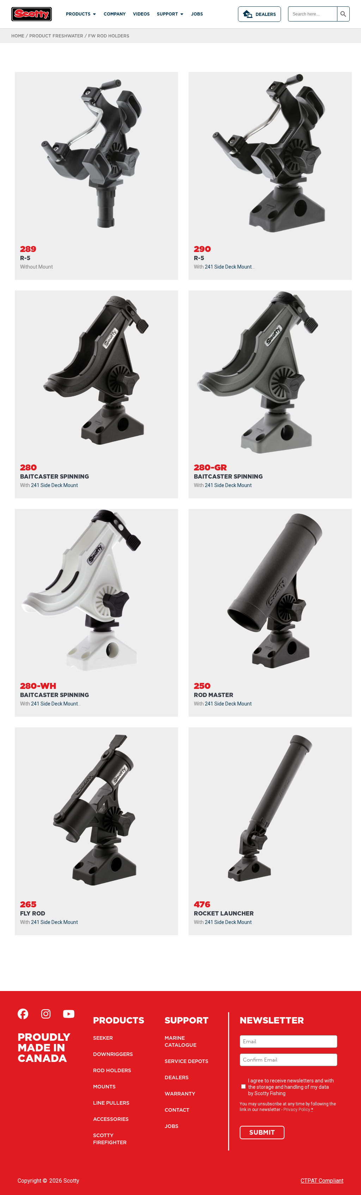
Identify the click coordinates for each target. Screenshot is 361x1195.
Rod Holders (112, 1070)
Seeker (103, 1037)
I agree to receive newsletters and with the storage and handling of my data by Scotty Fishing (291, 1087)
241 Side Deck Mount (228, 267)
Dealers (266, 14)
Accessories (111, 1119)
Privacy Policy (296, 1109)
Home (17, 36)
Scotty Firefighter (110, 1139)
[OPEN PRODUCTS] (94, 14)
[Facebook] (22, 1014)
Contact (177, 1109)
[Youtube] (68, 1014)
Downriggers (113, 1054)
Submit (262, 1132)
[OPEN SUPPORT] (182, 14)
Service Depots (186, 1061)
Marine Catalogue (180, 1041)
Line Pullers (111, 1102)
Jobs (171, 1126)
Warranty (180, 1093)
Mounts (104, 1086)
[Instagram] (45, 1014)
